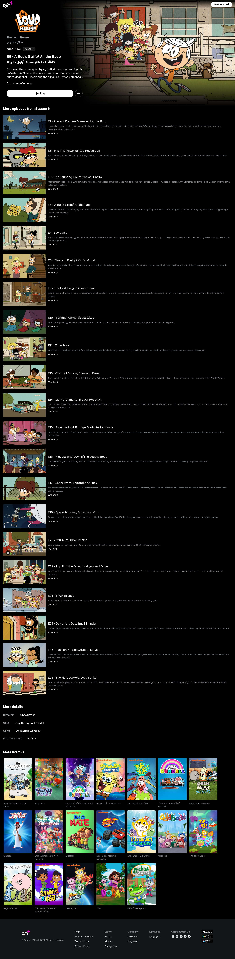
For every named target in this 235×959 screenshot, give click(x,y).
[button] (221, 4)
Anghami (133, 941)
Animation (22, 730)
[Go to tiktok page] (181, 937)
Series (108, 936)
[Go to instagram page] (177, 937)
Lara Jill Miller (38, 723)
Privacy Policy (82, 946)
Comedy (35, 730)
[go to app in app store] (207, 931)
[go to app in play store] (207, 936)
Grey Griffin (22, 723)
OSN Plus (133, 936)
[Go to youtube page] (185, 937)
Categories (111, 946)
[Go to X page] (189, 937)
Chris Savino (27, 715)
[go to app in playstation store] (207, 941)
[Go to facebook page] (173, 937)
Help (77, 931)
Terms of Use (82, 941)
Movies (109, 941)
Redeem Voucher (84, 936)
